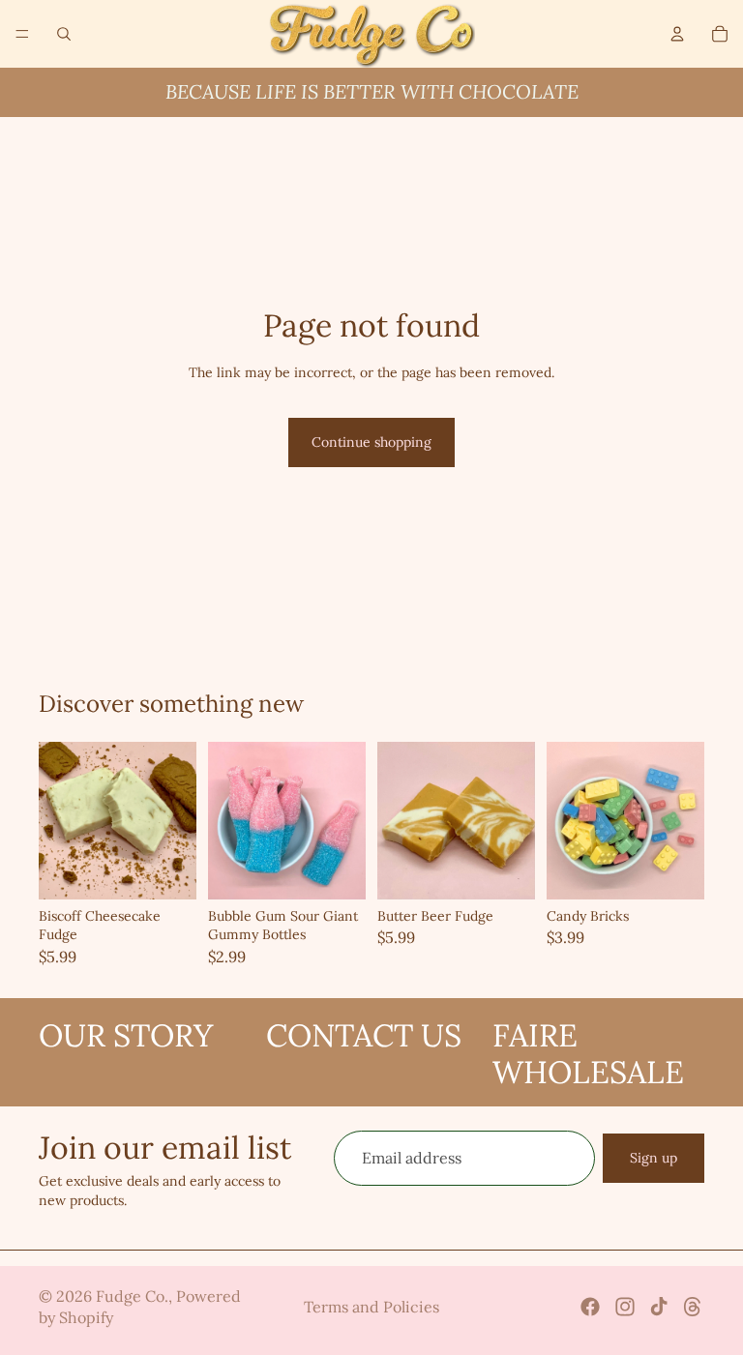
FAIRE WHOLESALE (588, 1054)
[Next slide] (175, 820)
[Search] (64, 34)
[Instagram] (625, 1306)
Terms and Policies (371, 1306)
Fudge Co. (132, 1296)
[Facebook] (590, 1306)
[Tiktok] (658, 1306)
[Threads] (692, 1306)
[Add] (166, 869)
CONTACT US (363, 1035)
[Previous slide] (60, 820)
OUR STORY (126, 1035)
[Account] (677, 34)
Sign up (653, 1156)
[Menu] (22, 34)
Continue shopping (371, 442)
